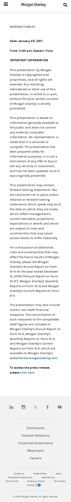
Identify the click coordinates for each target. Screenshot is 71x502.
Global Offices (40, 473)
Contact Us (19, 473)
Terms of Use (12, 481)
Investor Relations (36, 436)
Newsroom (35, 451)
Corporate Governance (35, 443)
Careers (35, 458)
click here (27, 372)
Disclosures (35, 428)
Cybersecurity (48, 477)
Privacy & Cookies (36, 481)
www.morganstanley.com (39, 358)
